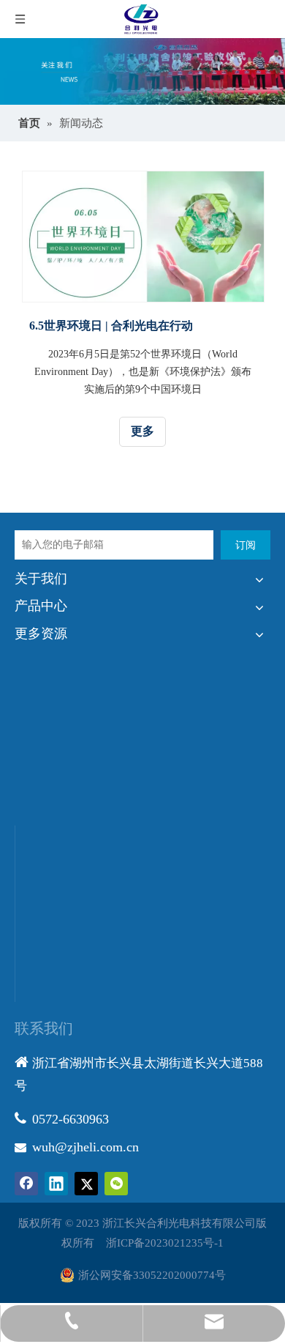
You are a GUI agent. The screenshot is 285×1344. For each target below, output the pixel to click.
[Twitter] (86, 1183)
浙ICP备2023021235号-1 (165, 1243)
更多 (142, 431)
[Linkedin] (56, 1183)
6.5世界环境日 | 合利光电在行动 (111, 325)
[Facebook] (26, 1183)
